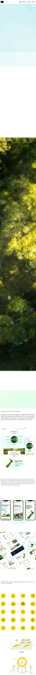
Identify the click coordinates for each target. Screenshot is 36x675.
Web (7, 411)
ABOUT (29, 1)
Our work (3, 411)
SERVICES (24, 1)
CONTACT (33, 1)
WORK (20, 1)
